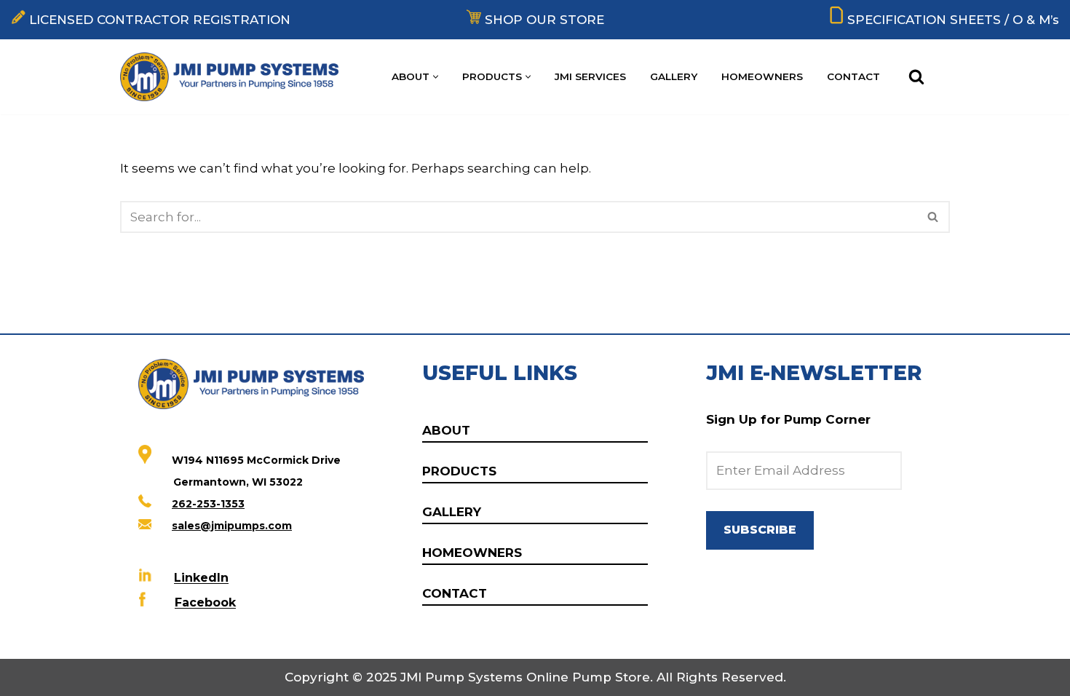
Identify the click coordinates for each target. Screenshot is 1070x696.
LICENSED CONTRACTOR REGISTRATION (159, 19)
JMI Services (590, 76)
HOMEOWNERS (472, 552)
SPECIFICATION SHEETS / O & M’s (953, 19)
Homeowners (762, 76)
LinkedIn (201, 578)
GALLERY (451, 512)
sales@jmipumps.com (232, 525)
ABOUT (446, 430)
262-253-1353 (208, 503)
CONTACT (454, 593)
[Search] (916, 76)
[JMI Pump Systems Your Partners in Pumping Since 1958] (233, 76)
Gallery (673, 76)
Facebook (205, 603)
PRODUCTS (459, 471)
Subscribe (760, 530)
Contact (853, 76)
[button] (435, 76)
